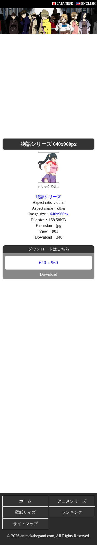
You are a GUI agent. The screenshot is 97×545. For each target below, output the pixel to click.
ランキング (72, 512)
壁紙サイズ (25, 512)
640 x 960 (48, 262)
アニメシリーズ (71, 501)
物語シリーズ (48, 196)
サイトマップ (25, 524)
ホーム (25, 501)
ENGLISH (87, 3)
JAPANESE (64, 3)
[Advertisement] (48, 85)
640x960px (59, 214)
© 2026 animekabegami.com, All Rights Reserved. (48, 536)
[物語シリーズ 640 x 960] (48, 167)
